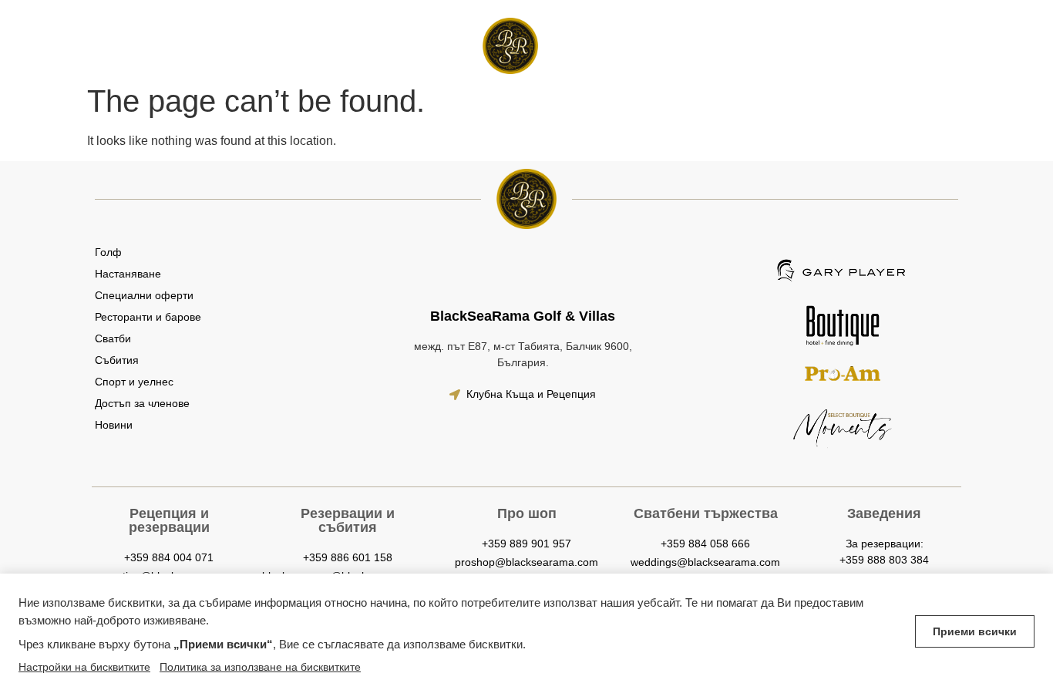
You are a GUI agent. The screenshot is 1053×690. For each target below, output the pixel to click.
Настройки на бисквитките (84, 667)
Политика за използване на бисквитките (260, 667)
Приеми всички (975, 631)
